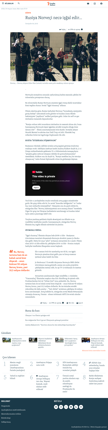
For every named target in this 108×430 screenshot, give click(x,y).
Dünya (28, 13)
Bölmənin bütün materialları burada (93, 350)
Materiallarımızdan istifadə (11, 414)
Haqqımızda (5, 406)
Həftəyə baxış (6, 422)
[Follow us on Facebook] (56, 407)
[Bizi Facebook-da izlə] (101, 3)
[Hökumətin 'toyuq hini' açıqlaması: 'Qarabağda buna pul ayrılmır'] (59, 340)
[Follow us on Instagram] (61, 407)
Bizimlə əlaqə (5, 418)
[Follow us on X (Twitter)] (66, 407)
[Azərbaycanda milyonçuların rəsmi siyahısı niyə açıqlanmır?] (7, 340)
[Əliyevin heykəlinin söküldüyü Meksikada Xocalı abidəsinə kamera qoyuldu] (33, 340)
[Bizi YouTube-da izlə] (88, 3)
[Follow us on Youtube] (71, 407)
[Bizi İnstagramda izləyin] (94, 3)
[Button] (62, 29)
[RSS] (76, 407)
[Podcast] (81, 407)
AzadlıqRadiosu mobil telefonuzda (13, 410)
